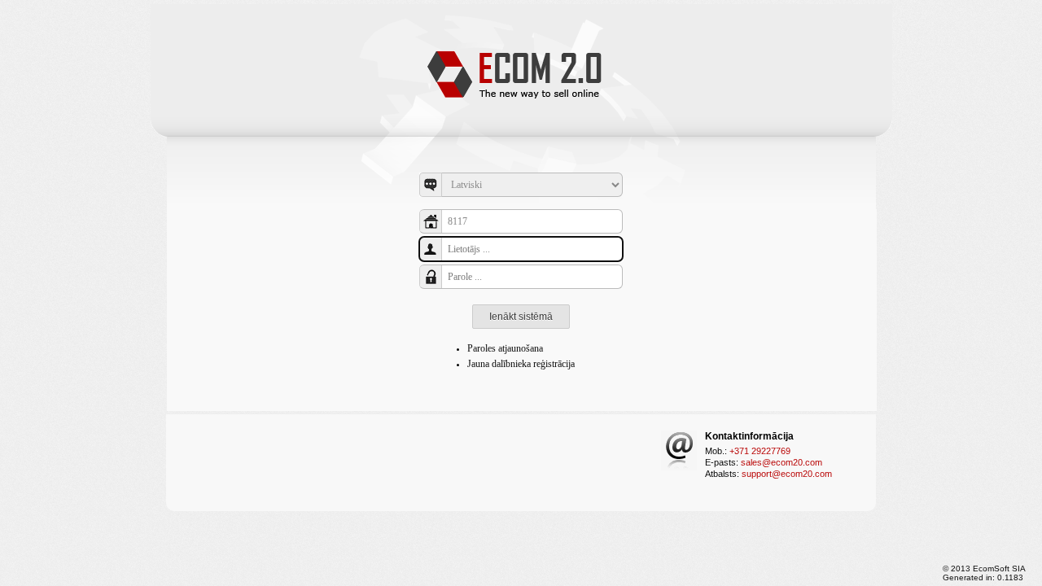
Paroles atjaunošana (505, 348)
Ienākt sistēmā (521, 316)
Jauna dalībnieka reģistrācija (521, 364)
